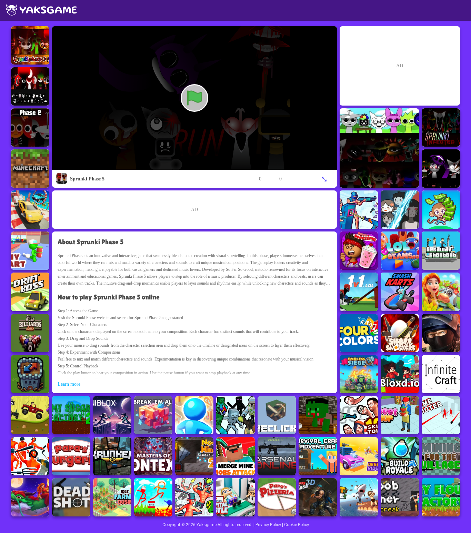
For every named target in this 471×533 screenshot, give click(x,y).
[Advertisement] (194, 209)
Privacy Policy (268, 524)
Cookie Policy (296, 524)
